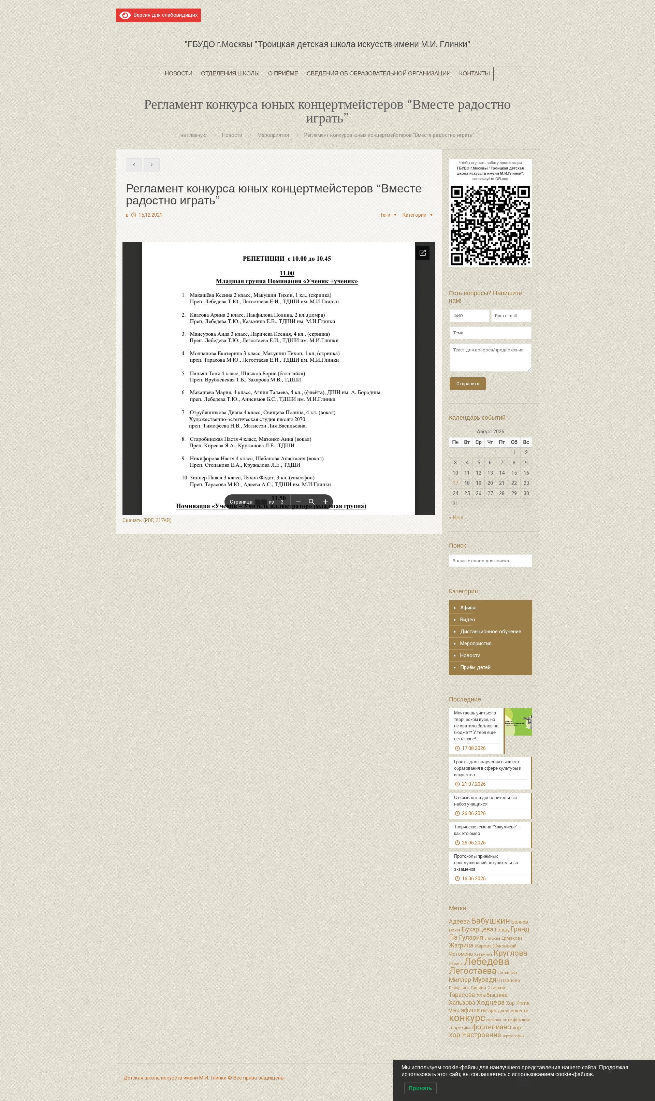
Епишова (492, 938)
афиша (470, 1010)
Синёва (478, 987)
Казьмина (483, 954)
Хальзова (462, 1002)
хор (517, 1028)
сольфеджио (516, 1019)
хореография (514, 1036)
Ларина (456, 963)
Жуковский (504, 945)
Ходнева (491, 1002)
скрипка (493, 1020)
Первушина (459, 988)
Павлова (510, 980)
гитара (488, 1011)
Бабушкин (490, 921)
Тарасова (462, 994)
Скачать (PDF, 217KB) (147, 520)
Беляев (519, 922)
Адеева (459, 921)
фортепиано (491, 1027)
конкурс (467, 1018)
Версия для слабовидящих (164, 15)
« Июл (456, 518)
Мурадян (486, 980)
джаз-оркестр (513, 1010)
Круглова (510, 953)
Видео (467, 620)
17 (455, 483)
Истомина (461, 954)
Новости (232, 135)
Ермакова (512, 938)
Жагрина (461, 945)
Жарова (483, 945)
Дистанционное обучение (490, 631)
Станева (496, 987)
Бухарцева (477, 929)
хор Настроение (475, 1035)
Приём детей (475, 667)
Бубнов (455, 930)
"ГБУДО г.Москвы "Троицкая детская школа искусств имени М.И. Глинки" (327, 44)
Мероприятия (273, 135)
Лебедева (486, 961)
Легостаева (473, 971)
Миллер (460, 979)
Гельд (502, 930)
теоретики (460, 1027)
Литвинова (508, 972)
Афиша (468, 608)
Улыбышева (492, 995)
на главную (193, 135)
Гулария (471, 937)
